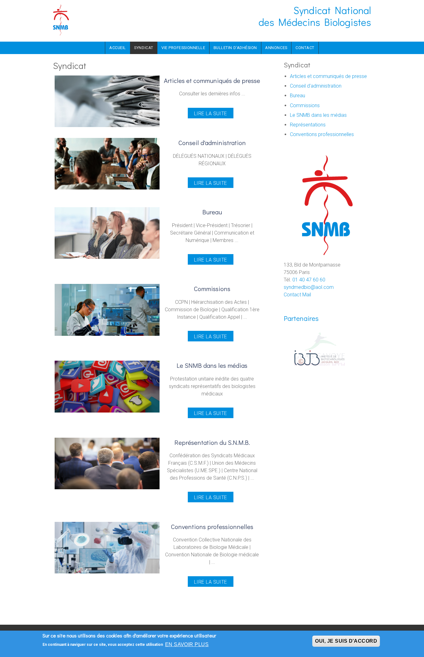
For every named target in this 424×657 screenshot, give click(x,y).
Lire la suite (210, 113)
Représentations (308, 125)
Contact (304, 47)
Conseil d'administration (315, 86)
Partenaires (301, 318)
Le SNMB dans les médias (318, 115)
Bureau (297, 95)
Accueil (117, 47)
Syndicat (143, 47)
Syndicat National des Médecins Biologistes (315, 16)
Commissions (305, 105)
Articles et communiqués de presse (328, 76)
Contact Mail (297, 295)
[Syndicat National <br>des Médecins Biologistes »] (61, 19)
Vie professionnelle (183, 47)
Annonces (276, 47)
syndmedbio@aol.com (309, 287)
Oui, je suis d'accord (346, 641)
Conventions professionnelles (322, 134)
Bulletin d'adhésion (235, 47)
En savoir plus (187, 644)
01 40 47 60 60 (308, 280)
